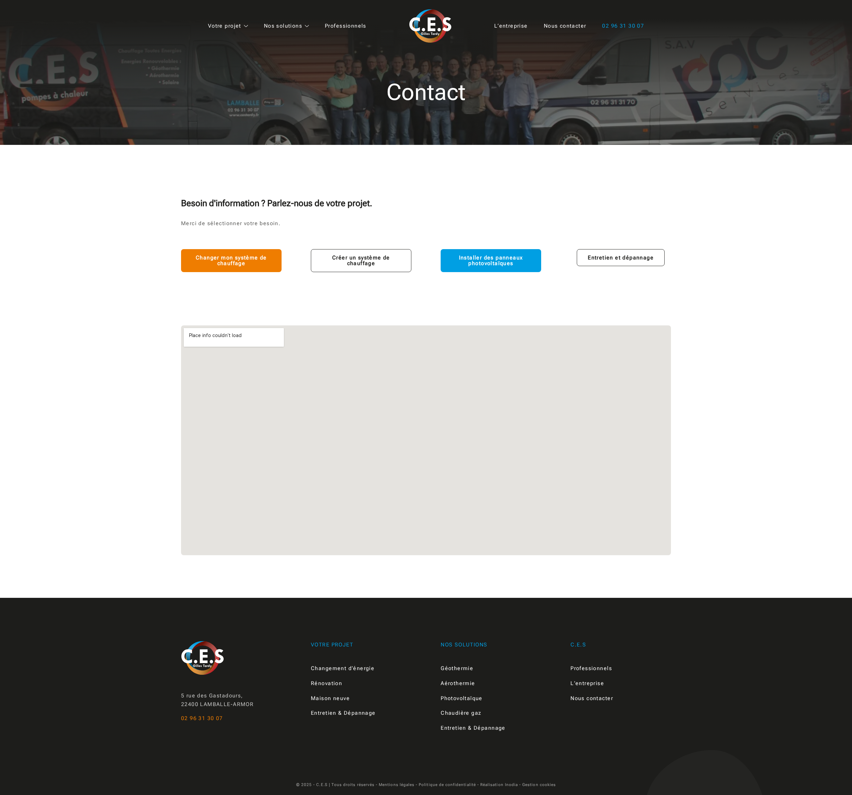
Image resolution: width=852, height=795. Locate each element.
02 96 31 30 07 (623, 26)
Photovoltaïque (462, 698)
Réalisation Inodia (499, 784)
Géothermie (457, 668)
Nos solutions (283, 26)
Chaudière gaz (461, 713)
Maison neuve (330, 698)
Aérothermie (458, 683)
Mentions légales (396, 784)
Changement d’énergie (342, 668)
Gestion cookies (539, 784)
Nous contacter (565, 26)
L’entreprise (511, 26)
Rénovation (326, 683)
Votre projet (224, 26)
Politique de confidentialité (447, 784)
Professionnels (345, 26)
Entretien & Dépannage (343, 713)
